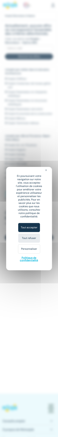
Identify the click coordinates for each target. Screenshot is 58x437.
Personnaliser (29, 249)
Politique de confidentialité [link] (29, 259)
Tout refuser (29, 238)
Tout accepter (29, 227)
